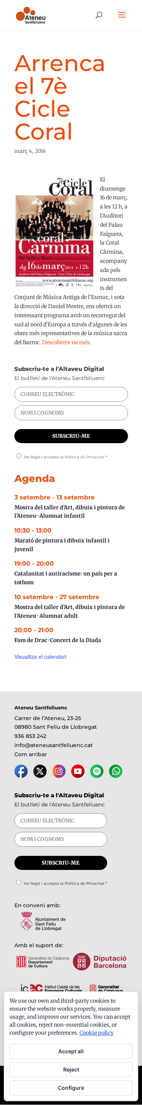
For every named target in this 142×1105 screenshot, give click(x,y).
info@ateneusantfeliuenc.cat (53, 745)
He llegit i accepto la (65, 457)
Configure (71, 1087)
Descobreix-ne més (66, 342)
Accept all (71, 1051)
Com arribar (30, 754)
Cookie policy (97, 1032)
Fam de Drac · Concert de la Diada (57, 640)
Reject (71, 1069)
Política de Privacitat (85, 457)
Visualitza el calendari (40, 656)
